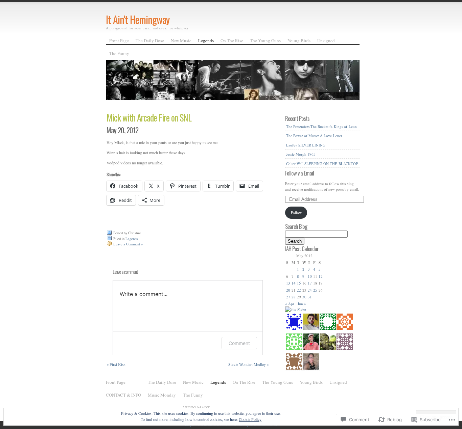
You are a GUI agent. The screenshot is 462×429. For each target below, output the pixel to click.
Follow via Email (299, 173)
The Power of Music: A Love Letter (314, 135)
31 (310, 296)
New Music (181, 40)
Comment (239, 343)
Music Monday (162, 395)
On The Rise (232, 40)
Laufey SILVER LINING (305, 145)
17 (310, 283)
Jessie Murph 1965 (301, 154)
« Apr (289, 303)
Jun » (302, 303)
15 (299, 283)
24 (310, 290)
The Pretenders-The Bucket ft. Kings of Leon (321, 126)
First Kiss (116, 364)
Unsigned (326, 40)
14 (294, 283)
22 (299, 290)
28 (294, 296)
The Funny (119, 53)
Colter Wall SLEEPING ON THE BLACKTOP (322, 163)
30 (304, 296)
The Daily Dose (150, 40)
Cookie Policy (250, 419)
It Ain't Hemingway (137, 19)
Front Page (119, 40)
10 (310, 276)
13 (288, 283)
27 (288, 296)
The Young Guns (265, 40)
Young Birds (298, 40)
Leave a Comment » (128, 244)
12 (321, 276)
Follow (296, 212)
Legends (206, 40)
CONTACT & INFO (123, 395)
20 (288, 290)
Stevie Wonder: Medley (248, 364)
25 (315, 290)
